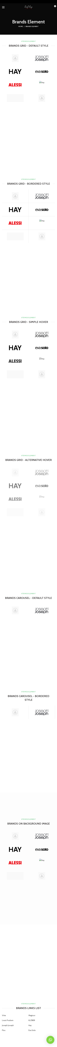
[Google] (25, 2)
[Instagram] (32, 2)
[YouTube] (35, 2)
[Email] (28, 2)
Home (20, 26)
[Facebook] (18, 2)
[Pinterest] (38, 2)
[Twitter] (22, 2)
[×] (50, 1040)
